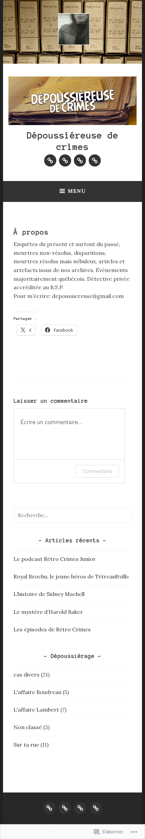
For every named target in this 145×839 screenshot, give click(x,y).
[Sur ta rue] (80, 160)
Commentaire (97, 471)
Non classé (27, 727)
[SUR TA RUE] (80, 808)
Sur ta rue (26, 744)
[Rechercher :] (72, 515)
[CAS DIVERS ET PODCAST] (95, 808)
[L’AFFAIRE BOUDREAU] (49, 808)
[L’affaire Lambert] (65, 160)
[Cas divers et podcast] (94, 160)
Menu (77, 191)
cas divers (26, 674)
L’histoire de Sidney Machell (49, 594)
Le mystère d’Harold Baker (48, 611)
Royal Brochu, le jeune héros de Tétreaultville (71, 576)
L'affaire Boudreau (37, 692)
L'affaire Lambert (36, 709)
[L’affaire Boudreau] (50, 160)
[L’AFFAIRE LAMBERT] (64, 808)
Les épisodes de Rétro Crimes (52, 629)
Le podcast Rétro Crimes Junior (54, 559)
